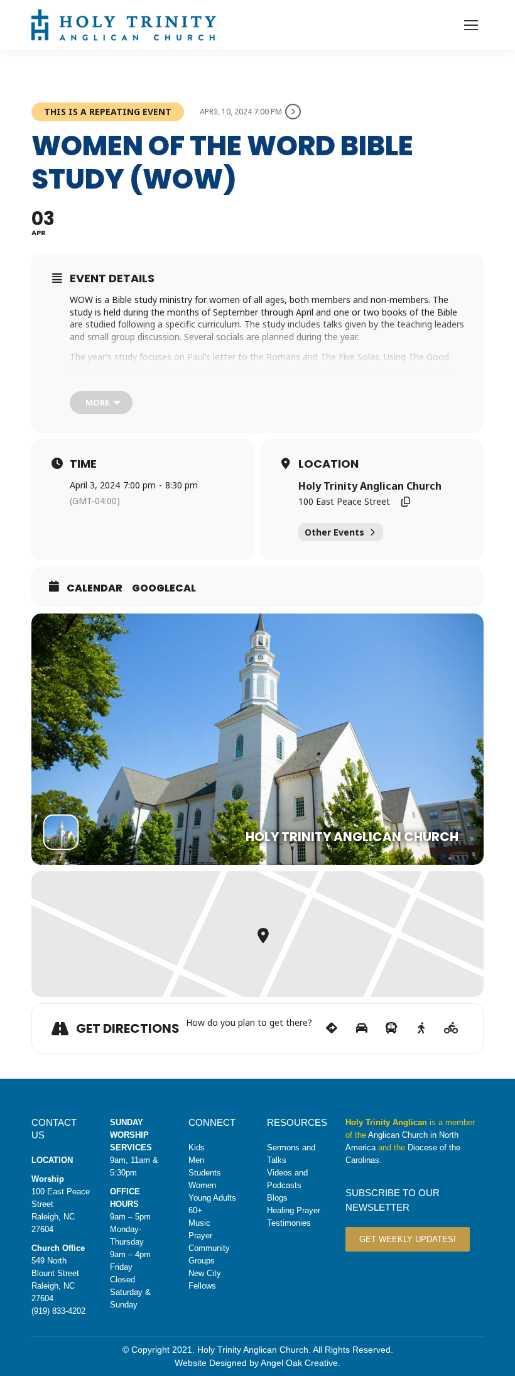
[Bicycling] (451, 1028)
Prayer (200, 1235)
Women (202, 1185)
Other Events (334, 532)
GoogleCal (164, 588)
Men (196, 1160)
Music (199, 1223)
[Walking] (421, 1028)
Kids (196, 1147)
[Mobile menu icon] (471, 25)
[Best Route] (331, 1028)
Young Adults (212, 1198)
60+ (195, 1210)
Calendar (94, 588)
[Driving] (361, 1028)
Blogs (277, 1198)
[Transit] (391, 1028)
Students (204, 1172)
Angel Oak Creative (299, 1363)
